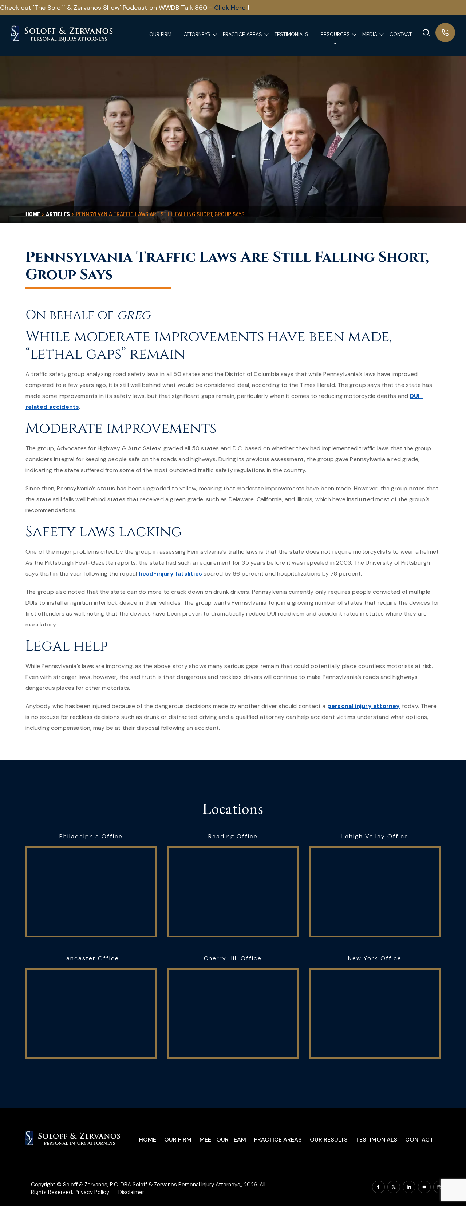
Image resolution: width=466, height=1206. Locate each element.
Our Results (329, 1139)
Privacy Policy (92, 1192)
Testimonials (376, 1139)
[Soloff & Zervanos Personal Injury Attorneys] (62, 32)
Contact (419, 1139)
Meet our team (223, 1139)
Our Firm (177, 1139)
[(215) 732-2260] (445, 32)
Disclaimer (131, 1192)
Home (147, 1139)
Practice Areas (278, 1139)
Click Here (231, 7)
